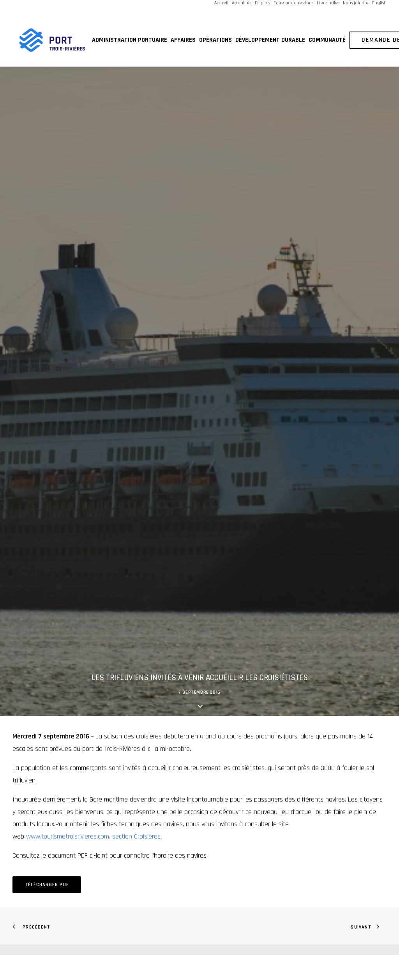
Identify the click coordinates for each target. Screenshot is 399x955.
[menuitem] (221, 3)
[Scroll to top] (383, 923)
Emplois (262, 3)
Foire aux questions (293, 3)
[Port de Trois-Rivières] (52, 40)
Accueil (221, 3)
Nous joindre (356, 3)
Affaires (183, 40)
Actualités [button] (241, 3)
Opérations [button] (215, 40)
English (379, 3)
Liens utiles (328, 3)
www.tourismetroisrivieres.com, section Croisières (93, 836)
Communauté (327, 40)
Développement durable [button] (270, 40)
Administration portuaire (129, 40)
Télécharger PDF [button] (47, 885)
